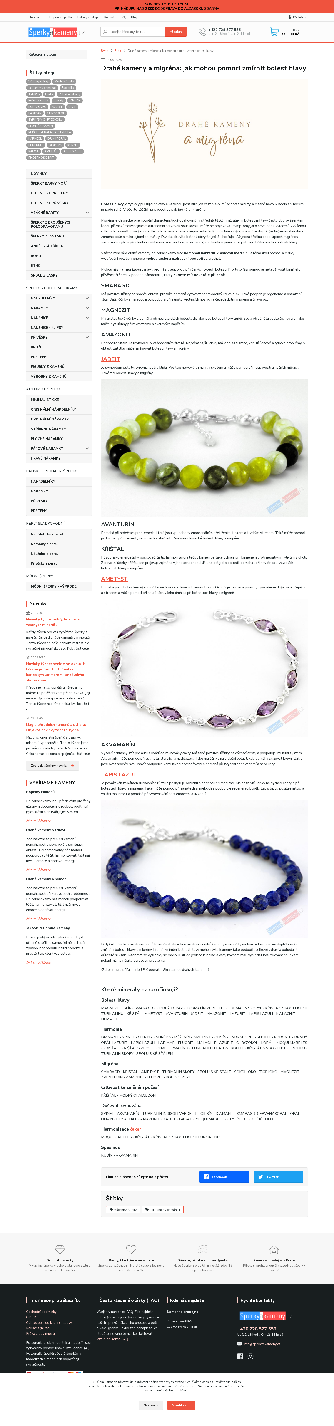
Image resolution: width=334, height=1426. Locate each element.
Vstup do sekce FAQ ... (114, 1339)
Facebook (219, 1177)
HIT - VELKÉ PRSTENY (49, 193)
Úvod (104, 51)
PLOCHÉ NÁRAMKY (47, 439)
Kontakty (110, 17)
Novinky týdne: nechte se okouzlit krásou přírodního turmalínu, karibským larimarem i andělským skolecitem (56, 672)
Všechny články (125, 1210)
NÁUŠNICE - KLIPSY (47, 327)
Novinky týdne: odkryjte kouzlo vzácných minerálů (53, 622)
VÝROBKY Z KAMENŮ (49, 376)
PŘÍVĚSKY (39, 337)
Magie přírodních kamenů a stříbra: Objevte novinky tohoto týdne (56, 727)
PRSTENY (39, 357)
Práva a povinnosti (40, 1333)
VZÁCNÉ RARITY (45, 212)
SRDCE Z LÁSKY (44, 275)
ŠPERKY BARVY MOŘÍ (49, 183)
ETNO (36, 265)
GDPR (31, 1317)
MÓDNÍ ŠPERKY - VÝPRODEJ (54, 586)
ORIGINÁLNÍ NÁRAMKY (50, 419)
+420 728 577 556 (225, 29)
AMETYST (114, 579)
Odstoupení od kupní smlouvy (49, 1322)
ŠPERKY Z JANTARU (47, 236)
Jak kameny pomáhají (165, 1210)
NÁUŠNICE (39, 318)
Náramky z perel (44, 544)
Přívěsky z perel (44, 563)
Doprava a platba (61, 17)
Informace (34, 17)
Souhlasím (181, 1405)
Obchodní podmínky (41, 1312)
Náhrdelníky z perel (47, 534)
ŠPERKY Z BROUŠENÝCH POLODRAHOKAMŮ (51, 224)
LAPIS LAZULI (119, 774)
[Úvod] (61, 32)
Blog (134, 17)
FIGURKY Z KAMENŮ (48, 366)
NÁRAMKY (39, 308)
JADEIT (110, 359)
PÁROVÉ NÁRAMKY (47, 448)
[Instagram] (253, 1357)
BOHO (36, 256)
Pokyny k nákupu (88, 17)
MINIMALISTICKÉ (45, 400)
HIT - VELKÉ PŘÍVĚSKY (50, 203)
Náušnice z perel (44, 553)
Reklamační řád (38, 1328)
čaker (135, 1129)
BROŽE (36, 347)
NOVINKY (39, 173)
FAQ (123, 17)
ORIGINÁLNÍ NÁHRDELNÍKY (53, 409)
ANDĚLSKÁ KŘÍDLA (47, 246)
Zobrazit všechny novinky (49, 766)
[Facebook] (242, 1357)
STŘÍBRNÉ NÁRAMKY (48, 429)
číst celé (82, 648)
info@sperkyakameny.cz (262, 1344)
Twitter (272, 1177)
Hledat (175, 31)
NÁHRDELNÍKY (43, 298)
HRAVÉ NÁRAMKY (46, 458)
